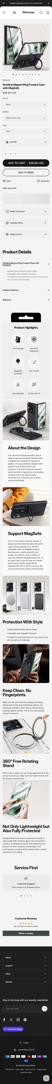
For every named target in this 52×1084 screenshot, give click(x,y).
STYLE (5, 98)
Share (8, 181)
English (14, 13)
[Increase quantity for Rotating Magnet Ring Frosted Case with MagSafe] (15, 153)
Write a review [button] (26, 933)
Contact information (26, 1072)
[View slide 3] (27, 895)
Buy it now (26, 172)
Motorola (6, 80)
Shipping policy (41, 1069)
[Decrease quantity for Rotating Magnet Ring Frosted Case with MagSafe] (5, 153)
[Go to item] (13, 74)
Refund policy (10, 1069)
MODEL (6, 112)
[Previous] (4, 3)
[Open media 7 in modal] (44, 28)
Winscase (28, 12)
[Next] (48, 3)
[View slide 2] (24, 895)
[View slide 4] (30, 895)
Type (5, 125)
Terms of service (30, 1069)
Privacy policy (20, 1069)
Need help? (45, 181)
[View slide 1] (21, 895)
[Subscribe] (44, 1008)
